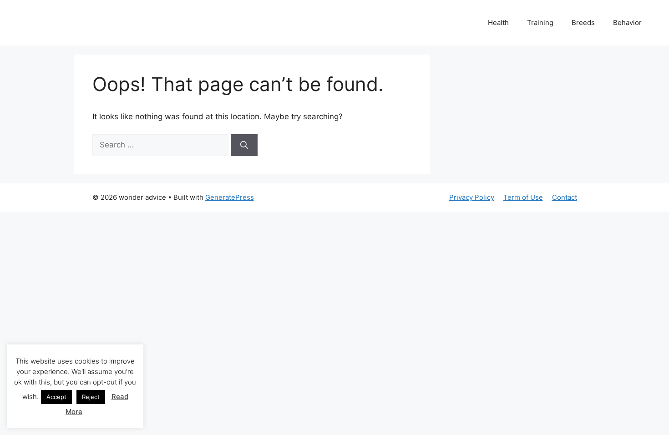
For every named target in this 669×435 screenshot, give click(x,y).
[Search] (244, 145)
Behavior (627, 22)
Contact (564, 197)
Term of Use (523, 197)
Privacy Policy (471, 197)
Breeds (583, 22)
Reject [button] (91, 396)
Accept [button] (56, 396)
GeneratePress (229, 197)
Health (498, 22)
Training (540, 22)
